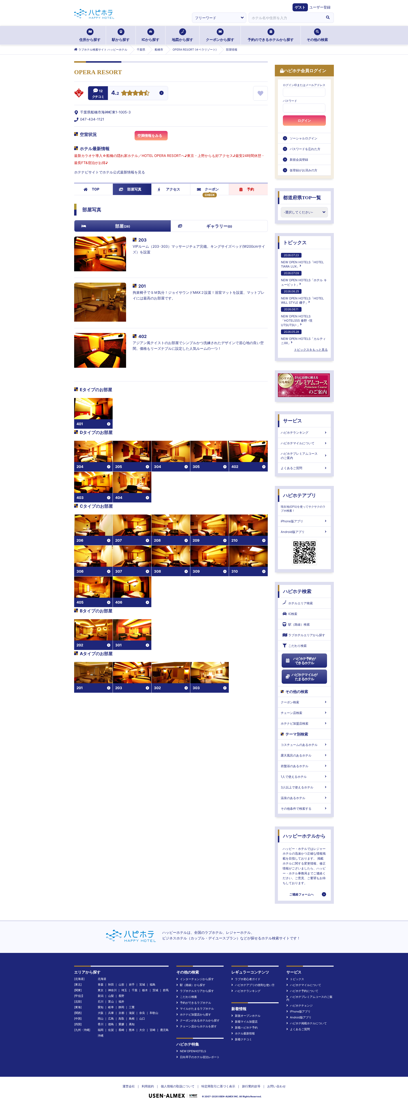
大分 (142, 1030)
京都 (121, 1013)
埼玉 (124, 990)
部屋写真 (134, 189)
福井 (121, 1001)
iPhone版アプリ (292, 521)
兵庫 (111, 1013)
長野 (121, 996)
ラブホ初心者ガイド (247, 979)
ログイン (304, 120)
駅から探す (121, 39)
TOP (95, 189)
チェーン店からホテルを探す (198, 1026)
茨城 (155, 990)
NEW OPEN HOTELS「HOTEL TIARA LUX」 (302, 260)
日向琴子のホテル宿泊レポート (200, 1057)
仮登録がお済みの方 (303, 170)
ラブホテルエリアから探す (306, 635)
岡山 (100, 1018)
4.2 (115, 93)
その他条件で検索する (296, 808)
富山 (111, 1001)
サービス (292, 420)
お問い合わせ (276, 1086)
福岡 (100, 1030)
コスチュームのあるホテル (299, 745)
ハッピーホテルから (304, 836)
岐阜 (111, 1007)
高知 (132, 1024)
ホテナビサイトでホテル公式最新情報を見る (109, 172)
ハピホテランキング (294, 432)
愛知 (100, 1007)
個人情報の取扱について (178, 1086)
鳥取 (121, 1018)
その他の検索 (317, 39)
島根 (132, 1018)
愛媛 (121, 1024)
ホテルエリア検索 (300, 603)
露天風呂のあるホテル (296, 755)
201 (142, 286)
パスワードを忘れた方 (305, 149)
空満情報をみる (149, 135)
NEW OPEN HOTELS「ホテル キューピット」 (304, 278)
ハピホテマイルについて (297, 443)
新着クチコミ (243, 1039)
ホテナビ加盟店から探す (195, 1014)
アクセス (173, 189)
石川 (100, 1001)
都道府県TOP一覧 (302, 197)
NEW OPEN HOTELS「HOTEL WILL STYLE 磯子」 (302, 297)
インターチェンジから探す (197, 979)
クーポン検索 (290, 702)
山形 (121, 984)
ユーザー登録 (320, 7)
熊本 (132, 1030)
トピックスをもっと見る (311, 349)
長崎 (121, 1030)
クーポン (212, 189)
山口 (142, 1018)
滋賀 (132, 1013)
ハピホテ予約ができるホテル (304, 660)
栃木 (145, 990)
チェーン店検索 (291, 713)
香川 (100, 1024)
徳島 (111, 1024)
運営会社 (129, 1086)
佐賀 (111, 1030)
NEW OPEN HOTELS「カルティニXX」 (303, 337)
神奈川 (112, 990)
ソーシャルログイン (303, 138)
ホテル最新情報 (245, 1033)
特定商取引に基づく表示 (218, 1086)
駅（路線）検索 (299, 624)
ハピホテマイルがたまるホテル (304, 676)
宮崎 (152, 1030)
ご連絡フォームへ (301, 894)
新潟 (100, 996)
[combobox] (285, 18)
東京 (100, 990)
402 (142, 336)
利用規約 (148, 1086)
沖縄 (100, 1035)
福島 (152, 984)
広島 (111, 1018)
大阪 (100, 1013)
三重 (132, 1007)
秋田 (111, 984)
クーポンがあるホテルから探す (200, 1020)
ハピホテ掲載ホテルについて (308, 1023)
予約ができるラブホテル (195, 1002)
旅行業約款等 (251, 1086)
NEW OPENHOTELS (193, 1051)
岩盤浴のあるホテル (294, 766)
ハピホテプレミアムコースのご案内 (299, 456)
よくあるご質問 (291, 468)
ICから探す (150, 39)
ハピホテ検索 (297, 591)
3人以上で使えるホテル (297, 787)
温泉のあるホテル (293, 798)
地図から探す (182, 39)
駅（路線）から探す (192, 985)
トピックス (295, 242)
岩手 (132, 984)
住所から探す (90, 39)
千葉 (134, 990)
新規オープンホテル (247, 1015)
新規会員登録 (299, 159)
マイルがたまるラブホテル (197, 1008)
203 (142, 240)
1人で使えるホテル (294, 776)
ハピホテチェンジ (301, 1005)
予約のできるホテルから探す (271, 39)
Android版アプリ (293, 532)
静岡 (121, 1007)
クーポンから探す (220, 39)
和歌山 (154, 1013)
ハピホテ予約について (304, 991)
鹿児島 (164, 1030)
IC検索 (292, 614)
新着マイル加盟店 (246, 1021)
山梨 (111, 996)
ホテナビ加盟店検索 (294, 723)
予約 (250, 189)
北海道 (102, 979)
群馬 (166, 990)
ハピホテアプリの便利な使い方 (255, 985)
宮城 (142, 984)
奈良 (142, 1013)
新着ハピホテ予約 (246, 1027)
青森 (100, 984)
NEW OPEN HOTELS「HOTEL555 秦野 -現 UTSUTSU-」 (296, 317)
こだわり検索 (297, 646)
